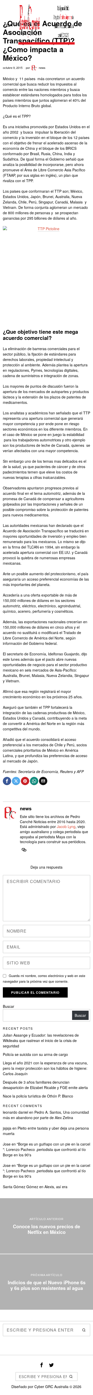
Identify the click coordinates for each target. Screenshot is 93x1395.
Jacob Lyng (66, 826)
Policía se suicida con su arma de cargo (35, 1054)
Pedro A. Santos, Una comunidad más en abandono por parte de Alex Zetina (46, 1115)
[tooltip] (7, 781)
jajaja (7, 1128)
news (42, 68)
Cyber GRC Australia (51, 1386)
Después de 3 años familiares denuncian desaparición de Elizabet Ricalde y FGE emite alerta (45, 1085)
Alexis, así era (55, 1186)
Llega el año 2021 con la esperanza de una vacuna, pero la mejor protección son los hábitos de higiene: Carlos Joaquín (45, 1068)
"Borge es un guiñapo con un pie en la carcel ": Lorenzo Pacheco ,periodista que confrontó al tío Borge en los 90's (46, 1149)
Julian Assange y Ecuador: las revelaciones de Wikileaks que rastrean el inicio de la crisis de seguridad (41, 1040)
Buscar (8, 1006)
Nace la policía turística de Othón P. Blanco (38, 1096)
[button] (84, 1330)
